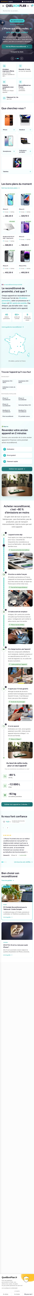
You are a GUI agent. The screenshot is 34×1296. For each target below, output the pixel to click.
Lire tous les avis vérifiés (22, 862)
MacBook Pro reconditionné (22, 411)
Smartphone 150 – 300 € (8, 381)
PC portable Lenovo (24, 416)
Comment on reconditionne (17, 52)
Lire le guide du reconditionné (12, 327)
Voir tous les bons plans (9, 188)
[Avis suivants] (7, 828)
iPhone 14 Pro (22, 266)
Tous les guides (6, 880)
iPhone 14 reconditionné (6, 405)
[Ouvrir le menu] (3, 6)
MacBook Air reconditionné (6, 411)
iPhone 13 (5, 209)
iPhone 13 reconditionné (6, 398)
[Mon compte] (28, 6)
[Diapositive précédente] (12, 58)
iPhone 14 (21, 209)
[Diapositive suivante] (21, 58)
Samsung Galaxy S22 (24, 405)
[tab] (16, 58)
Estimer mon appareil (16, 469)
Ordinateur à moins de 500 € (9, 387)
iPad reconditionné (8, 416)
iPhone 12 (21, 236)
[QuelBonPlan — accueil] (16, 6)
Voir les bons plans (16, 46)
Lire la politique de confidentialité (9, 1288)
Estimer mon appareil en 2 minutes (15, 804)
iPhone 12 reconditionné (22, 398)
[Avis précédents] (3, 828)
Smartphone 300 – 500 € (23, 381)
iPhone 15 (5, 266)
